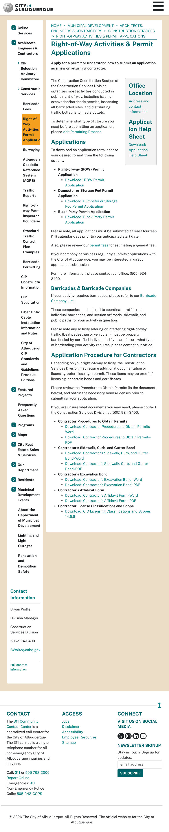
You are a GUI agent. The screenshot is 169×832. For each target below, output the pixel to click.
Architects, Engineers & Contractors (28, 48)
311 (17, 772)
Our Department (28, 467)
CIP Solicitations (30, 299)
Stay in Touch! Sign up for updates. (139, 755)
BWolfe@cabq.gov (25, 650)
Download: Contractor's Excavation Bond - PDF (102, 485)
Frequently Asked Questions (27, 410)
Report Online (18, 778)
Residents (26, 480)
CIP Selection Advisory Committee (30, 71)
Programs (26, 425)
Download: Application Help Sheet (138, 150)
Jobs (65, 721)
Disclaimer (70, 727)
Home (56, 26)
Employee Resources (79, 737)
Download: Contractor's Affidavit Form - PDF (100, 501)
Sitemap (69, 742)
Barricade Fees (31, 106)
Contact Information (22, 594)
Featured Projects (25, 392)
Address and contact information (139, 106)
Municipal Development (91, 26)
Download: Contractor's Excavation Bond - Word (103, 479)
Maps (22, 435)
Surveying (31, 150)
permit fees (99, 245)
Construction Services (131, 31)
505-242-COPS (29, 794)
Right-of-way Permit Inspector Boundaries (31, 213)
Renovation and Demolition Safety (27, 564)
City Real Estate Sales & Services (28, 449)
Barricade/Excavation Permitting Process (31, 264)
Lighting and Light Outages (28, 540)
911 (32, 783)
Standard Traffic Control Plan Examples (31, 241)
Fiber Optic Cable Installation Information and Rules (30, 322)
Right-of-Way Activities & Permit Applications (31, 129)
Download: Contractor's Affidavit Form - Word (101, 495)
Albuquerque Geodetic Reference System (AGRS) (31, 170)
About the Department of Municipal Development (29, 518)
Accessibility (72, 732)
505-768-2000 (37, 772)
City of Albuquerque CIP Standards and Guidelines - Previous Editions (30, 361)
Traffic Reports (29, 193)
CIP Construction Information (30, 282)
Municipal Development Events (29, 494)
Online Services (25, 30)
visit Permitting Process (82, 132)
